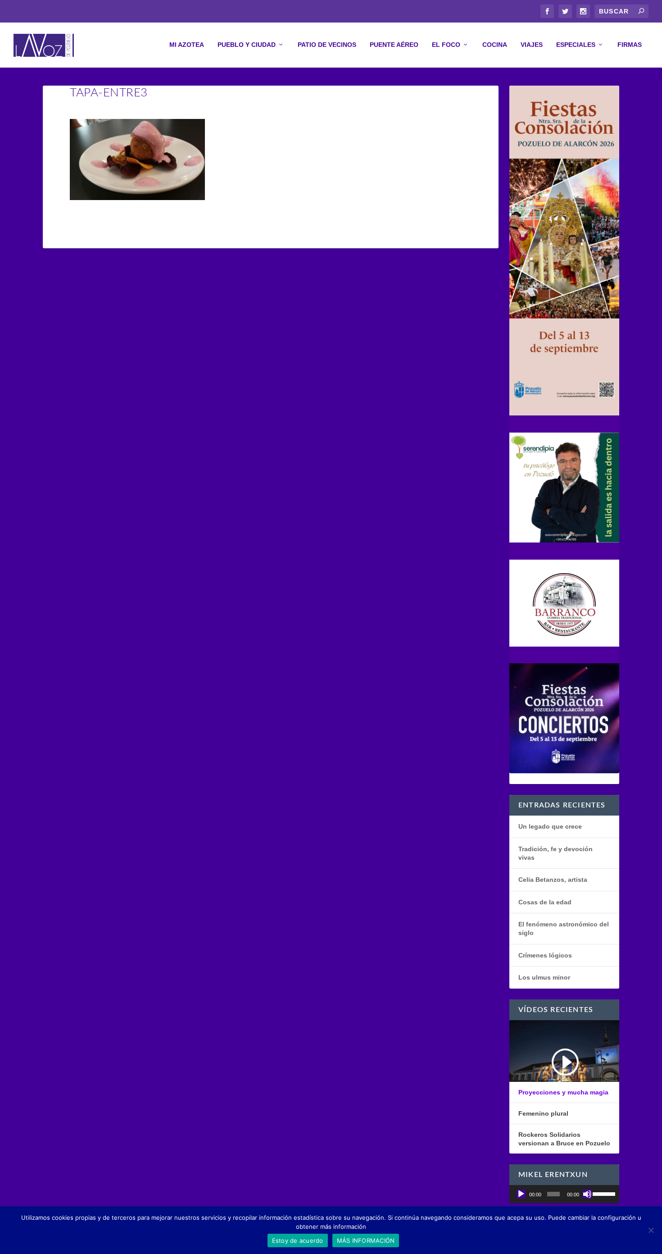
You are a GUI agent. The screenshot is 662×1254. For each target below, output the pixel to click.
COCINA (494, 44)
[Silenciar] (587, 1194)
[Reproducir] (521, 1194)
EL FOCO (446, 44)
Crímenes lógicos (545, 955)
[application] (564, 1194)
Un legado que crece (550, 826)
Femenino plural (543, 1113)
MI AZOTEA (186, 44)
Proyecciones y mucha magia (563, 1092)
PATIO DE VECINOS (327, 44)
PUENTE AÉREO (394, 44)
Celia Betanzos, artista (552, 879)
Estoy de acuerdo (297, 1240)
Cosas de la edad (544, 902)
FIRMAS (629, 44)
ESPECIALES (575, 44)
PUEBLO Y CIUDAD (247, 44)
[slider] (604, 1193)
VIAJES (532, 44)
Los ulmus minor (544, 977)
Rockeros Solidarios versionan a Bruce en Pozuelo (564, 1138)
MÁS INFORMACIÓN (366, 1240)
